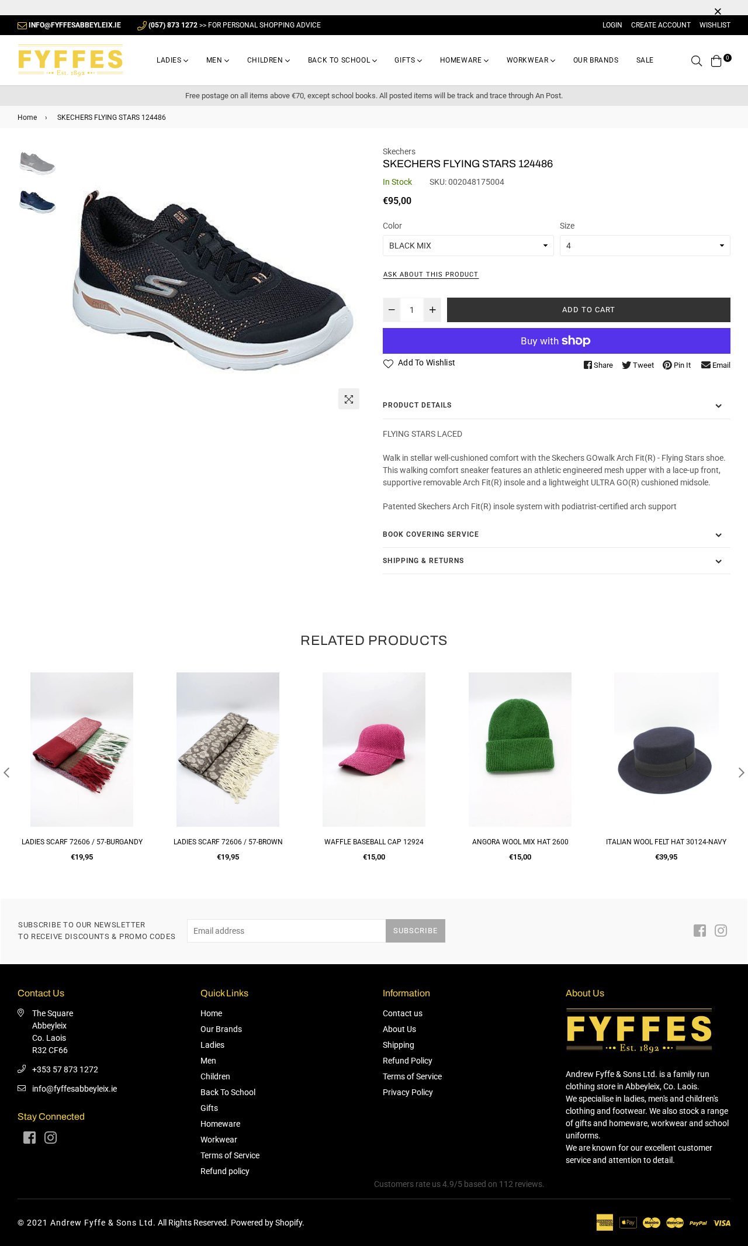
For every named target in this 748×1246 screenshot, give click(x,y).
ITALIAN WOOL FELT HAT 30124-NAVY (666, 842)
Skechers (399, 151)
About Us (399, 1029)
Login (612, 25)
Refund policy (225, 1171)
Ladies (170, 60)
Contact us (403, 1013)
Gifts (405, 60)
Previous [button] (75, 280)
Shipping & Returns (423, 561)
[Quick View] (133, 700)
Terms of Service (229, 1155)
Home (27, 117)
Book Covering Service (431, 534)
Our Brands (596, 60)
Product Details (417, 405)
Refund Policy (407, 1060)
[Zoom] (348, 398)
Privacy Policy (408, 1092)
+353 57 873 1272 (65, 1069)
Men (215, 60)
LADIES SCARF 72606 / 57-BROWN (228, 842)
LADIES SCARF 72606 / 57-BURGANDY (82, 842)
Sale (645, 60)
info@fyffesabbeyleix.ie (74, 1088)
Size (567, 225)
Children (266, 60)
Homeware (462, 60)
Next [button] (350, 280)
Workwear (528, 60)
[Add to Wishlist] (133, 723)
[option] (213, 280)
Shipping (398, 1045)
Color (392, 225)
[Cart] (716, 60)
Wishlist (714, 25)
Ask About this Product (431, 274)
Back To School (340, 60)
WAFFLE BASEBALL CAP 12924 (374, 842)
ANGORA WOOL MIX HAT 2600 (520, 842)
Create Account (661, 25)
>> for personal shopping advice (234, 25)
